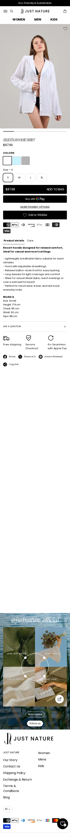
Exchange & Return (17, 779)
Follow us (35, 723)
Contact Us (11, 766)
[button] (12, 11)
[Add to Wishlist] (65, 28)
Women (44, 753)
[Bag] (64, 11)
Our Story (10, 760)
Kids (41, 766)
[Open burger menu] (5, 11)
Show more (35, 714)
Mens (42, 759)
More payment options (35, 207)
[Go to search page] (12, 11)
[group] (14, 240)
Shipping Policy (14, 773)
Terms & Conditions (11, 788)
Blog (6, 797)
